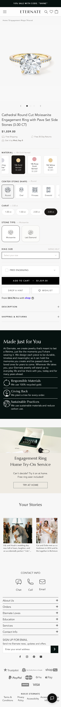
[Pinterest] (34, 656)
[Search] (46, 12)
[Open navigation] (4, 11)
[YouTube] (41, 656)
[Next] (40, 106)
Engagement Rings (17, 20)
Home (5, 20)
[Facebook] (20, 656)
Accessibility (33, 698)
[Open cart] (56, 11)
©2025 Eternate (30, 694)
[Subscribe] (54, 649)
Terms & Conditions (7, 699)
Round (30, 20)
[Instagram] (27, 656)
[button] (52, 698)
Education (9, 619)
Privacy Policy (20, 699)
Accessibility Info (46, 699)
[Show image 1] (27, 106)
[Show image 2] (30, 106)
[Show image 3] (34, 106)
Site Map (57, 699)
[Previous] (20, 106)
